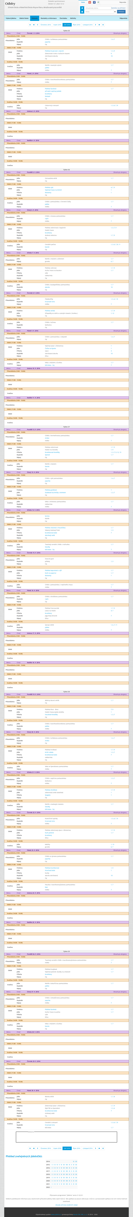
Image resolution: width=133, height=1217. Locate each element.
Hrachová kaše (50, 870)
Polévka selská (50, 311)
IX (69, 1165)
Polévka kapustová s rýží (53, 570)
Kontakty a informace (49, 18)
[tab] (89, 2)
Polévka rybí (49, 187)
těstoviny (48, 193)
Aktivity (73, 18)
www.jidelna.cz (56, 1214)
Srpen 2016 (57, 25)
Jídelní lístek (24, 18)
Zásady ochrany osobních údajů (66, 1205)
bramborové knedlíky (52, 452)
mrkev (47, 438)
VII (64, 1165)
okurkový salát (50, 535)
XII (76, 1161)
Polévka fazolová (50, 89)
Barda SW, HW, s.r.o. (80, 1214)
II (52, 1165)
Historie (35, 18)
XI (73, 1161)
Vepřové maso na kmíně (53, 190)
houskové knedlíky (51, 714)
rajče (46, 219)
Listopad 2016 (87, 25)
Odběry (10, 3)
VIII (67, 1165)
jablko (47, 68)
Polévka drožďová (51, 790)
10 (112, 56)
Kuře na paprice (50, 573)
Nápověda (122, 2)
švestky (47, 547)
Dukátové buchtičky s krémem (55, 492)
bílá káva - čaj (49, 365)
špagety (47, 795)
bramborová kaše (51, 533)
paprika (47, 42)
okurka (47, 287)
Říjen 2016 (76, 25)
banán (47, 247)
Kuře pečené (49, 833)
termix (47, 516)
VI (61, 1165)
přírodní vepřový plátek (53, 91)
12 (113, 313)
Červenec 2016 (46, 25)
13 (120, 452)
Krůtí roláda (49, 752)
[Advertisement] (66, 1137)
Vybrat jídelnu (11, 18)
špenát (47, 455)
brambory (48, 94)
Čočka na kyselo (50, 348)
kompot (47, 96)
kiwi (46, 887)
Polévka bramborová (52, 868)
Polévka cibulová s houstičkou (55, 528)
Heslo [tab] (83, 2)
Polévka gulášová (51, 490)
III (55, 1165)
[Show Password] (115, 12)
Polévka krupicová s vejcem (54, 51)
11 (119, 244)
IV (57, 1165)
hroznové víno (50, 302)
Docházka (63, 18)
